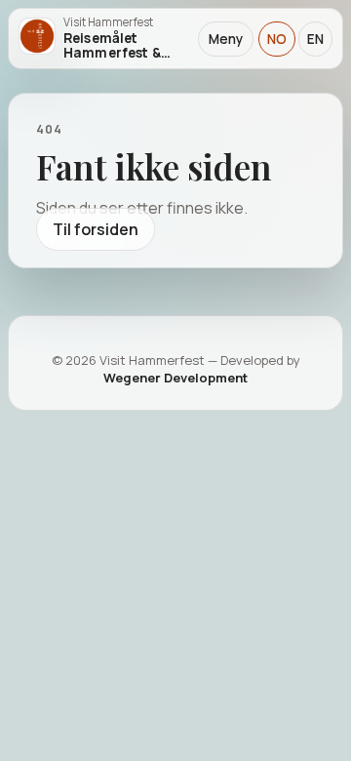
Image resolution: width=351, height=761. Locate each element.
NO (277, 39)
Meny (226, 39)
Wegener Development (175, 377)
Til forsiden (95, 229)
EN (315, 39)
